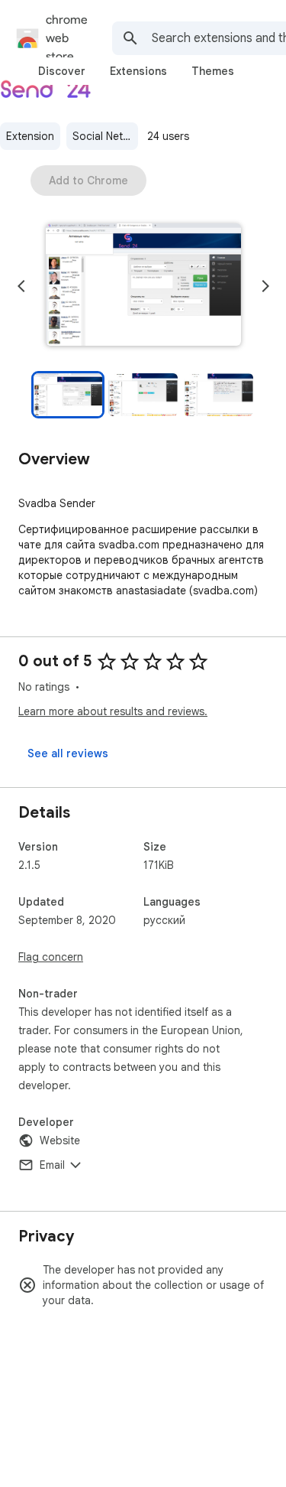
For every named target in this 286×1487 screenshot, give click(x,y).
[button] (143, 286)
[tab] (62, 71)
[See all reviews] (67, 753)
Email (52, 1165)
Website (60, 1140)
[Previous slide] (21, 286)
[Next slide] (265, 286)
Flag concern (50, 957)
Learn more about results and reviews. (112, 711)
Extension (30, 136)
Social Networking (105, 136)
